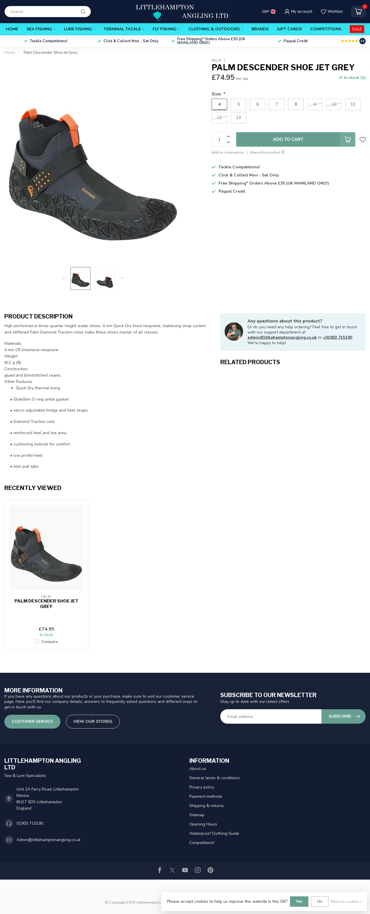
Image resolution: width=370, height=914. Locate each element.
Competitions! (201, 842)
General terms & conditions (214, 778)
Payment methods (205, 796)
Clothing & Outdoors (214, 29)
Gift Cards (289, 29)
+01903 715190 (337, 337)
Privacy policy (201, 787)
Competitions (325, 29)
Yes (299, 901)
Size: (218, 94)
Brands (260, 29)
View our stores (92, 721)
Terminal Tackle (122, 29)
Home (12, 29)
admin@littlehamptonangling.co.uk (282, 337)
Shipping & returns (206, 805)
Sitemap (196, 815)
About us (197, 768)
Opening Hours (203, 824)
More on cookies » (346, 901)
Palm (216, 60)
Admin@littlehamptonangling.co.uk (48, 840)
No (319, 901)
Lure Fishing (78, 29)
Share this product (265, 152)
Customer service (32, 721)
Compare (49, 642)
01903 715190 (29, 823)
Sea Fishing (39, 29)
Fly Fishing (165, 29)
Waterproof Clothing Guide (214, 833)
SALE (357, 29)
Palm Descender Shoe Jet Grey (50, 52)
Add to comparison (228, 152)
